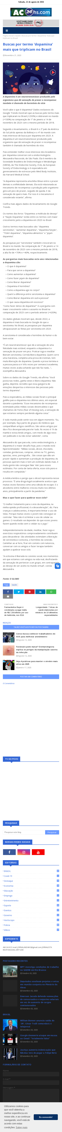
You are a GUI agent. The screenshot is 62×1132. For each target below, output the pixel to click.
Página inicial (8, 35)
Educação (31, 890)
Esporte (31, 905)
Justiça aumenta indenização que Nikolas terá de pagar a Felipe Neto (38, 1051)
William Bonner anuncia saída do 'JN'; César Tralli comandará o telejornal (37, 1023)
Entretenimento (31, 900)
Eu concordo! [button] (45, 1117)
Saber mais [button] (21, 1127)
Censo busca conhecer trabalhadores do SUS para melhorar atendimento (35, 635)
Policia (31, 925)
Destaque (31, 881)
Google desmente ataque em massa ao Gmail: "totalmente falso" (38, 1037)
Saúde (17, 35)
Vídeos (31, 930)
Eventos (31, 910)
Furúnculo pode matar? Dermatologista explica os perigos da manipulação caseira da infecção (36, 649)
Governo (31, 915)
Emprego (31, 895)
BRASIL (31, 871)
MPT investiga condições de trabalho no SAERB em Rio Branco (39, 968)
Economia (31, 885)
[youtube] (38, 852)
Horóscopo (31, 920)
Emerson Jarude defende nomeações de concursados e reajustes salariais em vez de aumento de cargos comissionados (39, 1001)
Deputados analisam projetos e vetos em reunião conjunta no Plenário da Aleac (39, 984)
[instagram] (23, 852)
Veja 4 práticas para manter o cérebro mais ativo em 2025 (37, 662)
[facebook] (9, 852)
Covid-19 (31, 876)
